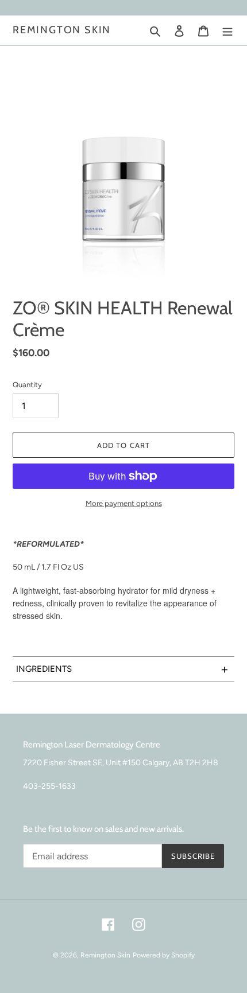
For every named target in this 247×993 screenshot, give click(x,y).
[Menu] (227, 30)
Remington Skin (62, 30)
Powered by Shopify (164, 955)
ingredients (122, 669)
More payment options (124, 503)
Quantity (27, 384)
